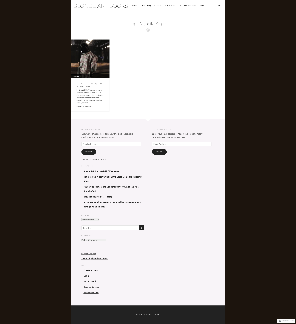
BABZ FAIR (158, 6)
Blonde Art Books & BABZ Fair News (101, 171)
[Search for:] (110, 228)
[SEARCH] (219, 6)
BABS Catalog (146, 6)
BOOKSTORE (170, 6)
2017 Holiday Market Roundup (98, 197)
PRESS (202, 6)
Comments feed (91, 287)
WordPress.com (91, 292)
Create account (91, 270)
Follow (88, 152)
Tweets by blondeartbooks (94, 258)
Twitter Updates (88, 254)
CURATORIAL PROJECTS (187, 6)
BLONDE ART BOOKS (100, 6)
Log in (86, 276)
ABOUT (135, 6)
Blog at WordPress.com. (148, 315)
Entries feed (89, 281)
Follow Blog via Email (91, 129)
